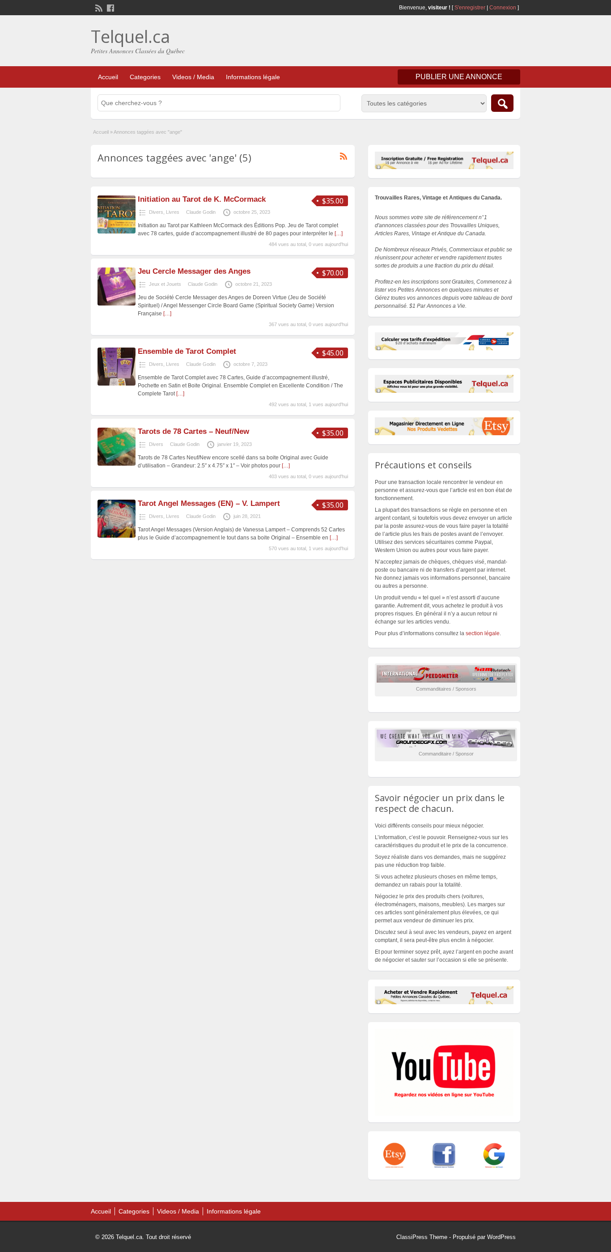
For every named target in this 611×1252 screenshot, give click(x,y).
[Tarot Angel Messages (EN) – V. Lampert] (117, 536)
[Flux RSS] (98, 7)
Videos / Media (193, 77)
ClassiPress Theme (421, 1237)
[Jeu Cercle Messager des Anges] (117, 304)
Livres (172, 212)
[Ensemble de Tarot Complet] (117, 384)
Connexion (503, 7)
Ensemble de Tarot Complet (187, 351)
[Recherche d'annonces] (502, 103)
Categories (145, 77)
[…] (339, 233)
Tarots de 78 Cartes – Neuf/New (193, 431)
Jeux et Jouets (165, 284)
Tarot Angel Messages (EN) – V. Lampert (209, 503)
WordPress (501, 1237)
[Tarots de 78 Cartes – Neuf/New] (117, 464)
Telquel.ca (130, 36)
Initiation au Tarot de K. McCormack (202, 199)
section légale (483, 633)
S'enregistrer (469, 7)
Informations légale (253, 77)
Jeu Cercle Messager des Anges (194, 271)
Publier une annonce (459, 77)
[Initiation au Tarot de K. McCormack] (117, 232)
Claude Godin (201, 212)
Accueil (108, 77)
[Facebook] (109, 7)
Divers (156, 212)
